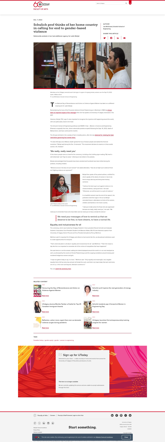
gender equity (49, 340)
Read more (45, 296)
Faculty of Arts (41, 9)
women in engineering (67, 340)
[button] (105, 37)
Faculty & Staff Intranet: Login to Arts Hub (70, 415)
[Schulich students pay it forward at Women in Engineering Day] (88, 307)
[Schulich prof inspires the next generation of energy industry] (88, 291)
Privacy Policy (37, 430)
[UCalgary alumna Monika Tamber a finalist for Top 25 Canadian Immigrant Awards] (37, 307)
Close (126, 437)
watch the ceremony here (63, 269)
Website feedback (38, 432)
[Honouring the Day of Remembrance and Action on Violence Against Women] (37, 291)
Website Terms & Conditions (104, 437)
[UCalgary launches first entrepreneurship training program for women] (88, 323)
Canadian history (38, 340)
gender (56, 340)
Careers (52, 415)
